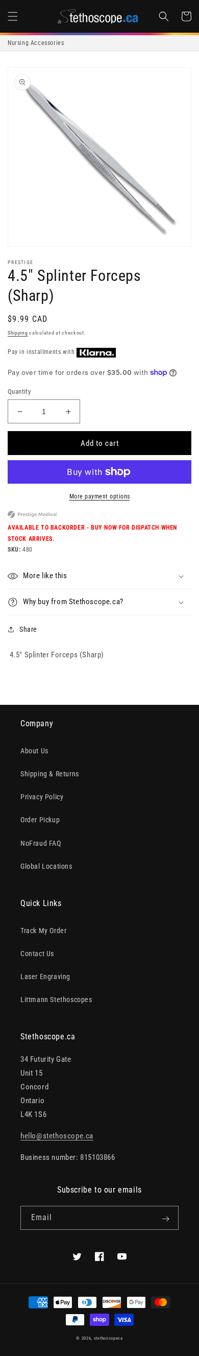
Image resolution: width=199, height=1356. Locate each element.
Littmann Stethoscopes (56, 999)
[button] (13, 16)
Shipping (18, 333)
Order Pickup (40, 820)
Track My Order (43, 930)
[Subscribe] (165, 1218)
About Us (34, 751)
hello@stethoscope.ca (56, 1135)
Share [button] (28, 629)
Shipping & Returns (49, 774)
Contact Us (37, 953)
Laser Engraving (45, 976)
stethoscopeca (108, 1338)
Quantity (19, 391)
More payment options (99, 496)
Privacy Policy (41, 797)
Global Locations (46, 866)
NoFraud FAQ (40, 843)
